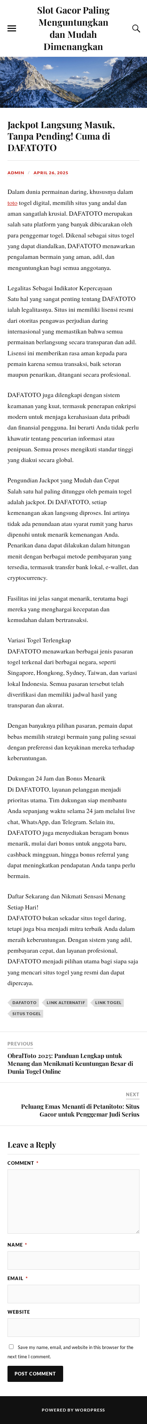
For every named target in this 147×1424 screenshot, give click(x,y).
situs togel (26, 1013)
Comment (23, 1163)
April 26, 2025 (51, 172)
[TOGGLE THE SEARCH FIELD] (135, 28)
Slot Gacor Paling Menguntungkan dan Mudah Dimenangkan (73, 28)
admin (15, 172)
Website (18, 1312)
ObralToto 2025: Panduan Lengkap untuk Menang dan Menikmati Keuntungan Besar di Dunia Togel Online (70, 1063)
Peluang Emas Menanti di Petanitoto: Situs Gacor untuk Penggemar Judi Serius (80, 1110)
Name (17, 1245)
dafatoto (24, 1002)
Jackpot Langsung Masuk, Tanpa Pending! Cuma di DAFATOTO (61, 135)
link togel (108, 1002)
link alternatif (66, 1002)
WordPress (90, 1410)
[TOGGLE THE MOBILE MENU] (11, 28)
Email (17, 1278)
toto (12, 202)
